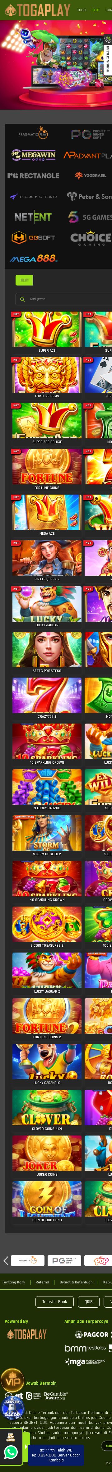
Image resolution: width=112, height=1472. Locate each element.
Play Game (47, 333)
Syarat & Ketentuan (76, 1282)
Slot (95, 10)
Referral (42, 1282)
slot (24, 280)
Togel (82, 10)
